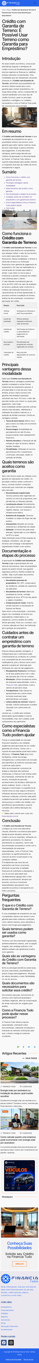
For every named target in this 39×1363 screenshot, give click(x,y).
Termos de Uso (28, 1359)
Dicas (5, 1065)
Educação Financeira (9, 1326)
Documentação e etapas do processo (21, 194)
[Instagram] (11, 1342)
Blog (8, 10)
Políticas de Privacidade (13, 1359)
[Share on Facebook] (18, 1047)
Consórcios (5, 1320)
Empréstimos (6, 1307)
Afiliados (4, 1313)
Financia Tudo (11, 685)
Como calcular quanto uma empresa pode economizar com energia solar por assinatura (18, 1140)
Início (4, 10)
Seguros (4, 1317)
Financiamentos (7, 1310)
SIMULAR (19, 1264)
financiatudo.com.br (10, 816)
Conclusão (10, 208)
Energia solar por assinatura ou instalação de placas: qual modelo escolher (16, 1093)
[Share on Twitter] (29, 1047)
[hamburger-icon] (34, 3)
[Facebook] (4, 1342)
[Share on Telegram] (34, 1047)
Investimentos (6, 1330)
